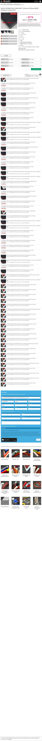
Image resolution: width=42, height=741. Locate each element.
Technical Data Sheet (5, 38)
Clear (3, 69)
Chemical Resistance (5, 41)
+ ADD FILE (4, 428)
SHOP (36, 1)
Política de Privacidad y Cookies (11, 737)
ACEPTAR (10, 739)
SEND (38, 439)
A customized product (36, 69)
